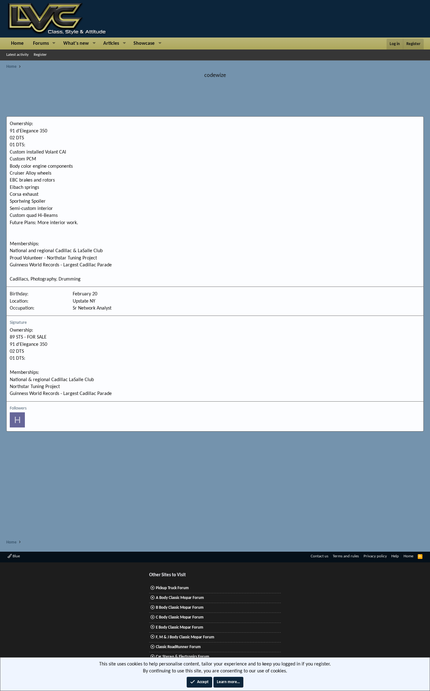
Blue (16, 556)
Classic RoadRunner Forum (178, 647)
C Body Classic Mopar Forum (180, 617)
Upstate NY (84, 301)
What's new (76, 43)
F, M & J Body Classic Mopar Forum (185, 637)
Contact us (319, 556)
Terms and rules (346, 556)
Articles (111, 43)
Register (40, 55)
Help (395, 556)
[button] (54, 43)
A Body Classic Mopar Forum (180, 598)
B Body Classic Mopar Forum (180, 608)
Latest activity (17, 55)
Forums (41, 43)
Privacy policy (375, 556)
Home (17, 43)
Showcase (144, 43)
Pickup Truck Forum (172, 588)
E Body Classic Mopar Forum (179, 627)
